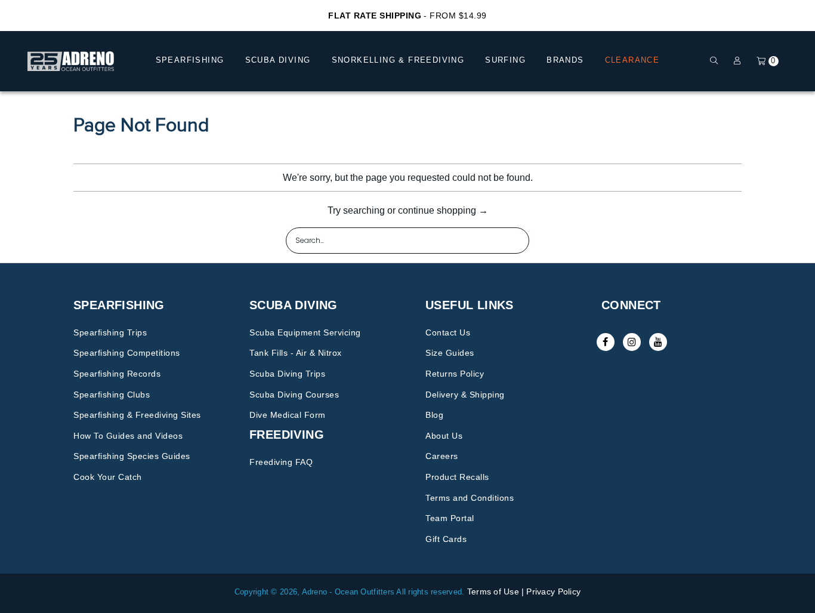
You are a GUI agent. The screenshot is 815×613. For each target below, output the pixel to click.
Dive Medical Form (287, 415)
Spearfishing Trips (110, 332)
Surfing (505, 60)
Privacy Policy (553, 591)
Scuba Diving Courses (294, 394)
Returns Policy (454, 373)
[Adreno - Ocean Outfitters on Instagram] (632, 342)
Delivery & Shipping (465, 394)
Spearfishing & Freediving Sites (137, 415)
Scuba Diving (278, 60)
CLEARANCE (632, 60)
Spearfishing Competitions (126, 353)
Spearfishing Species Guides (131, 456)
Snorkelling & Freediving (398, 60)
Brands (565, 60)
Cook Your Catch (107, 477)
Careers (441, 456)
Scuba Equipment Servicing (305, 332)
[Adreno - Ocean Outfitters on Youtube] (658, 342)
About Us (443, 436)
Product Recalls (457, 477)
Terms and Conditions (469, 498)
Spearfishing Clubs (111, 394)
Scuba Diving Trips (287, 373)
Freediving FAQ (281, 462)
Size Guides (449, 353)
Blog (434, 415)
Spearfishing (190, 60)
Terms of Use (493, 591)
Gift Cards (446, 539)
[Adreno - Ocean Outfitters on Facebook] (606, 342)
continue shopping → (443, 210)
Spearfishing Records (116, 373)
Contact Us (447, 332)
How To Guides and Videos (128, 436)
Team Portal (449, 518)
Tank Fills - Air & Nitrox (295, 353)
